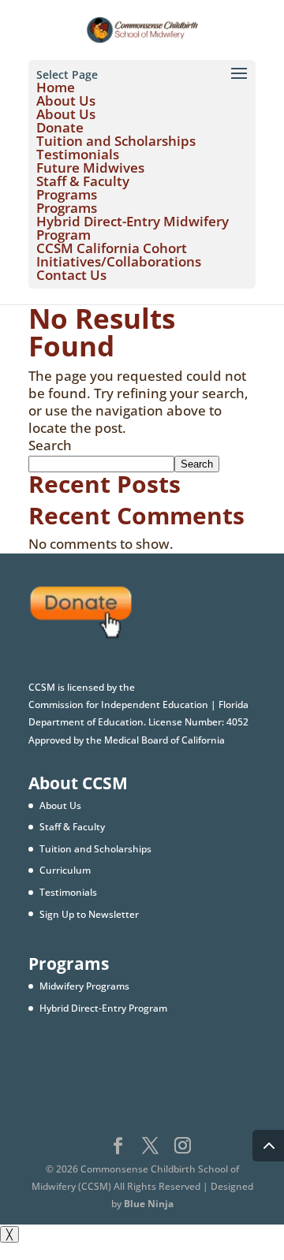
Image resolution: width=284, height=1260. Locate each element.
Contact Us (71, 275)
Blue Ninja (149, 1203)
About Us (65, 100)
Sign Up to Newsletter (89, 914)
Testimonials (77, 154)
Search (50, 445)
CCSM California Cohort (111, 248)
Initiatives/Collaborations (118, 261)
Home (55, 87)
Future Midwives (90, 167)
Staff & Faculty (82, 181)
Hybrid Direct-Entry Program (103, 1008)
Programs (66, 194)
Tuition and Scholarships (116, 141)
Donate (60, 127)
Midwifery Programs (84, 986)
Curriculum (65, 870)
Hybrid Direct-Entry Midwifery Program (132, 228)
